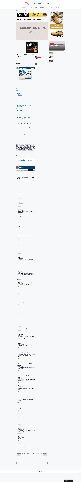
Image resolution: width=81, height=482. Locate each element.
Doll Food (36, 7)
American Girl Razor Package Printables (23, 142)
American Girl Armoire (54, 45)
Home (17, 10)
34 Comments (20, 177)
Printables (47, 7)
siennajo (19, 194)
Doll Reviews (30, 7)
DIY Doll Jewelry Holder (22, 111)
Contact (51, 7)
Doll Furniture (42, 7)
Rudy (20, 326)
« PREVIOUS (18, 87)
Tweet (17, 60)
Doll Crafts (19, 94)
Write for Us (58, 7)
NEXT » (17, 90)
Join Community (23, 7)
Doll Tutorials (20, 95)
